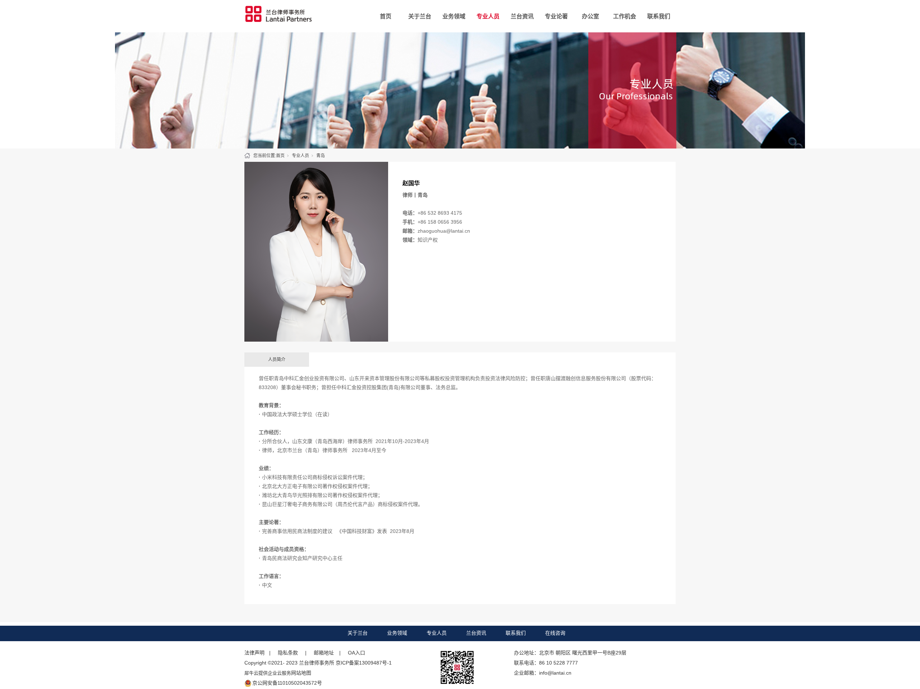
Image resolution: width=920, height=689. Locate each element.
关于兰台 (419, 16)
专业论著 (556, 16)
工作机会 (624, 16)
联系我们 (658, 16)
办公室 (590, 16)
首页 (385, 16)
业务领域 (453, 16)
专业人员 (488, 16)
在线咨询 (555, 633)
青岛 (320, 155)
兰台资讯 (522, 16)
